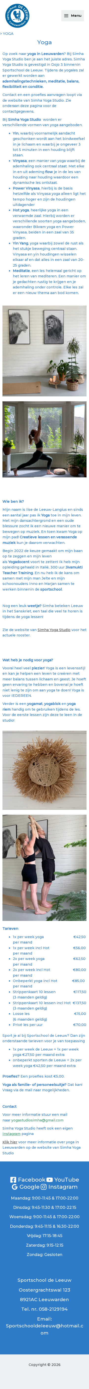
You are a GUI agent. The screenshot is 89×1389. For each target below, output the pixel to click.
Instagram (11, 1134)
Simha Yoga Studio (54, 630)
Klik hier (9, 1142)
